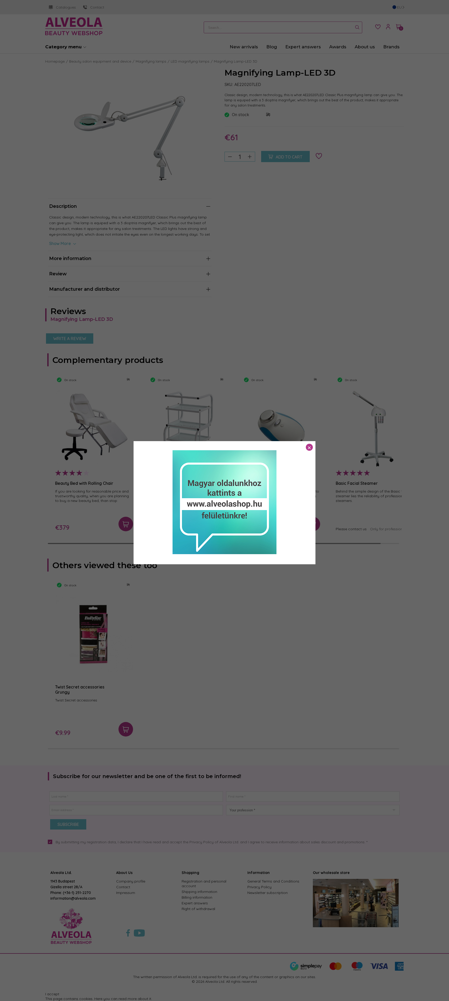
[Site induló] (224, 553)
